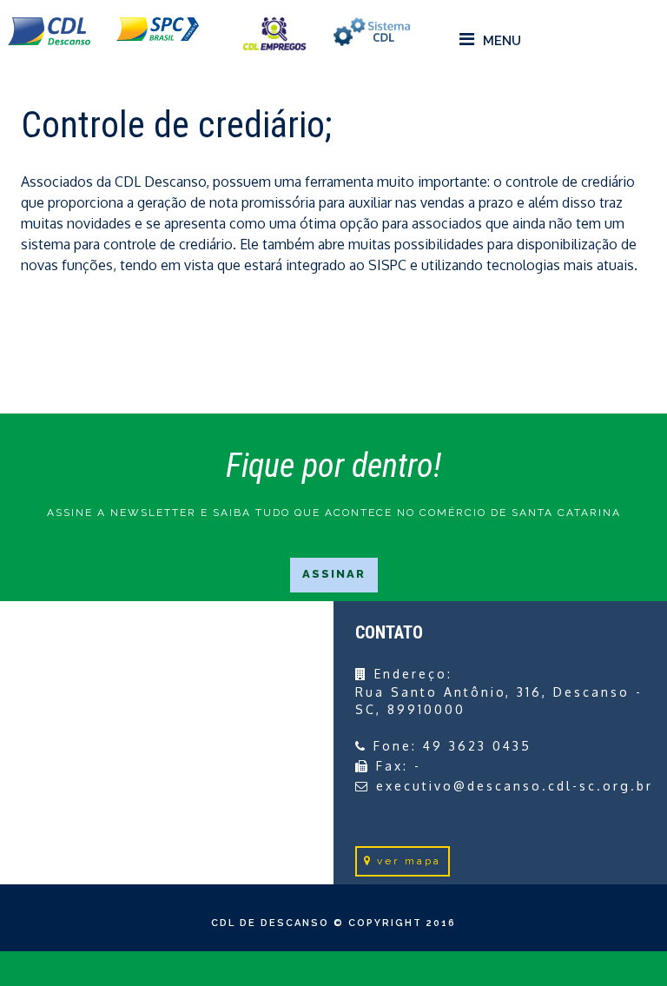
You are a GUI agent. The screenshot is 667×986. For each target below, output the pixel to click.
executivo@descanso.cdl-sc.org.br (514, 785)
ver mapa (409, 861)
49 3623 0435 (477, 745)
